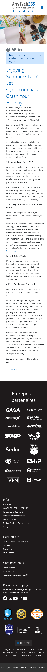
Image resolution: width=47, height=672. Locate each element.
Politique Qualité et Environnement (16, 523)
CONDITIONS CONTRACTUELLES (15, 508)
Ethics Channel (8, 552)
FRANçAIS (25, 643)
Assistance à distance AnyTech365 (15, 575)
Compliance (7, 549)
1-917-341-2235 (23, 11)
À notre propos (9, 504)
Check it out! (11, 250)
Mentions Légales (9, 519)
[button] (5, 599)
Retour (14, 369)
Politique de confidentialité (13, 512)
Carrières (6, 545)
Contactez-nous (9, 567)
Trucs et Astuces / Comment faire (15, 541)
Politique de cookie (10, 526)
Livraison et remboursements (14, 515)
